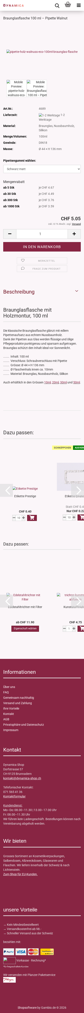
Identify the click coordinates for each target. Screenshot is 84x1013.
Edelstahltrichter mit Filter (25, 607)
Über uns (9, 687)
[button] (9, 234)
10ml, (47, 382)
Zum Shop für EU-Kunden (20, 874)
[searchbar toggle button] (57, 5)
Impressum (10, 730)
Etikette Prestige (25, 496)
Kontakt (8, 714)
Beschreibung (18, 292)
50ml (76, 382)
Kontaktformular (14, 796)
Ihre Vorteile (11, 708)
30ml (63, 382)
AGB (6, 719)
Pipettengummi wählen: (19, 160)
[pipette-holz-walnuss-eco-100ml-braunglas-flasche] (42, 51)
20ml (55, 382)
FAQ (6, 692)
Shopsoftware (27, 1007)
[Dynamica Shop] (12, 5)
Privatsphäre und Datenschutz (23, 724)
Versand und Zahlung (17, 703)
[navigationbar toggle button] (78, 5)
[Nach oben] (11, 1006)
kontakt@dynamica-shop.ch (22, 778)
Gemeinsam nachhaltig (18, 697)
